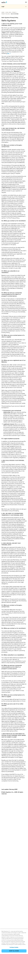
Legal (2, 6)
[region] (14, 941)
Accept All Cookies (14, 951)
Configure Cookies (14, 947)
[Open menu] (26, 2)
